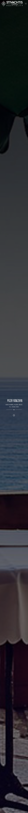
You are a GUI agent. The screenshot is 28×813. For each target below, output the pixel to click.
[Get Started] (14, 415)
